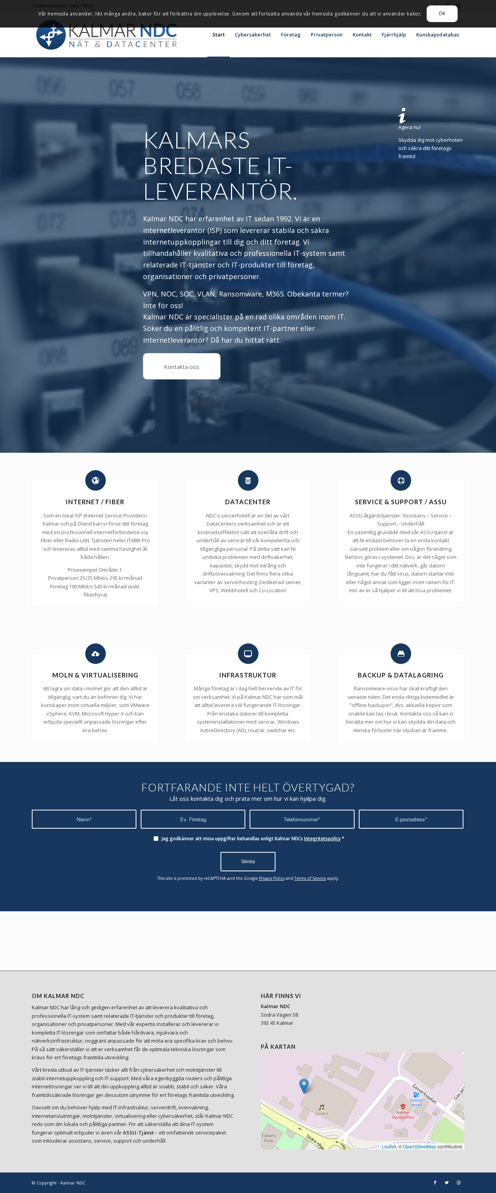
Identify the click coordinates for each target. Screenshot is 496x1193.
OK (442, 13)
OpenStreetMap (419, 1146)
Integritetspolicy (322, 838)
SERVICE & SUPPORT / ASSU (401, 501)
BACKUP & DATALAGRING (401, 675)
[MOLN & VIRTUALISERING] (95, 653)
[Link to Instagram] (458, 1182)
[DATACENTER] (248, 480)
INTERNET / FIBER (95, 501)
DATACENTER (247, 501)
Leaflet (389, 1146)
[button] (304, 1086)
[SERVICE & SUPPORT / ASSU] (401, 480)
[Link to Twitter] (447, 1182)
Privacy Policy (271, 878)
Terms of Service (310, 878)
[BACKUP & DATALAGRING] (401, 653)
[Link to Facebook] (435, 1182)
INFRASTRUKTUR (247, 675)
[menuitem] (218, 34)
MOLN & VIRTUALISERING (95, 675)
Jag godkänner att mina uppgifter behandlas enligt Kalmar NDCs (253, 838)
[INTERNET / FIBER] (95, 480)
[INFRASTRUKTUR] (248, 653)
